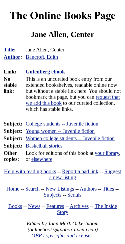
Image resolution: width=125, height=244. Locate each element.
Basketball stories (44, 146)
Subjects (52, 195)
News (34, 206)
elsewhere (41, 159)
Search (32, 189)
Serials (74, 195)
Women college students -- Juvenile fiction (70, 138)
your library (107, 153)
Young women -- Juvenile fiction (60, 131)
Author (12, 57)
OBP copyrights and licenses (61, 235)
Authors (88, 189)
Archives (79, 206)
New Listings (60, 189)
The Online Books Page (62, 15)
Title (9, 49)
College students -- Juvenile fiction (62, 124)
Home (12, 189)
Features (55, 206)
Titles (108, 189)
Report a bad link (80, 171)
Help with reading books (30, 171)
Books (15, 206)
